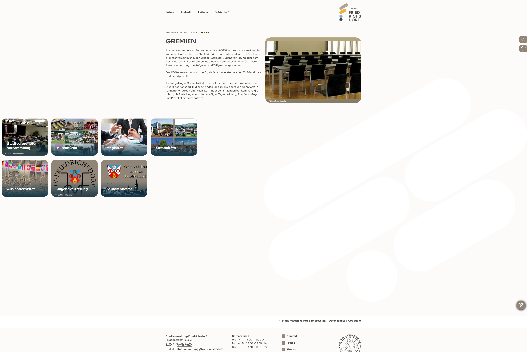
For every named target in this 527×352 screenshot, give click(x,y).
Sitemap (292, 349)
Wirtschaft (222, 12)
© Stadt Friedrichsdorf (293, 320)
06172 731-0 (184, 345)
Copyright (354, 320)
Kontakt (292, 336)
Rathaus (203, 12)
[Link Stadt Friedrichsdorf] (350, 12)
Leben (170, 12)
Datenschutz (337, 320)
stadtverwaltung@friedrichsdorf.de (200, 349)
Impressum (318, 320)
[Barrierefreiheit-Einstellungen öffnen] (521, 305)
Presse (291, 342)
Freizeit (186, 12)
